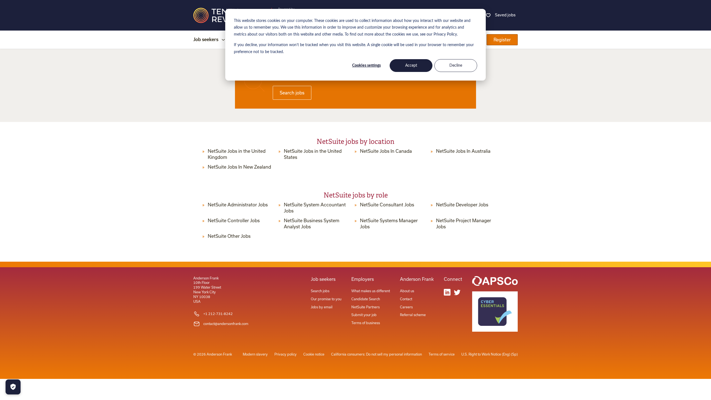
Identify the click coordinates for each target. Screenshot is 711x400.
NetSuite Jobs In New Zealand (239, 166)
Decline (455, 66)
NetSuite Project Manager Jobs (463, 223)
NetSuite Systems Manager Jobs (389, 223)
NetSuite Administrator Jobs (238, 204)
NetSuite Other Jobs (229, 236)
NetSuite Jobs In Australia (463, 151)
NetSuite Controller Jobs (234, 220)
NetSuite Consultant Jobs (387, 204)
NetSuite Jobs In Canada (386, 151)
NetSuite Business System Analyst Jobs (311, 223)
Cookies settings (366, 66)
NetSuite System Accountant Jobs (315, 207)
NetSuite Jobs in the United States (313, 154)
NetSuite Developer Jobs (462, 204)
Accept (411, 66)
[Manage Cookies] (13, 386)
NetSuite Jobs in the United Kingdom (237, 154)
